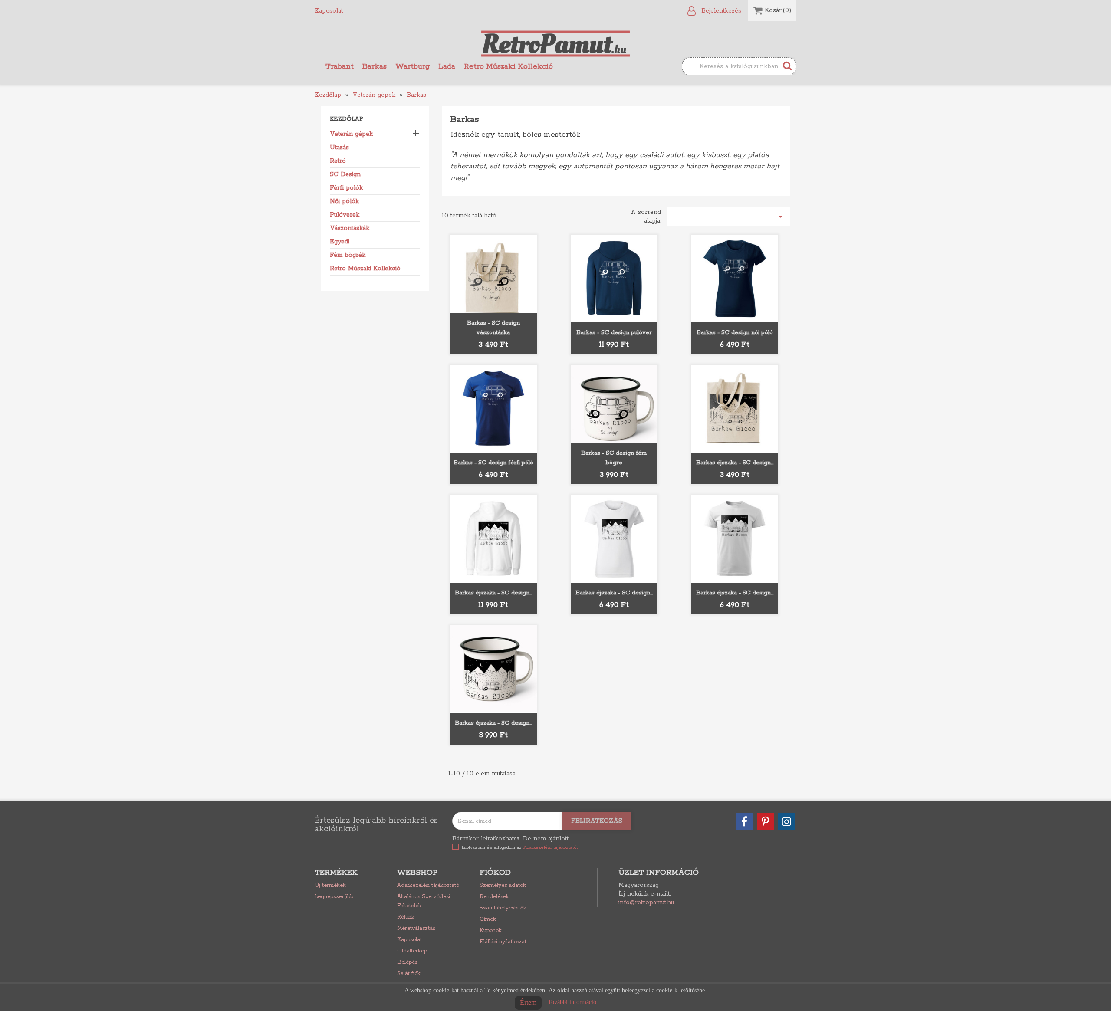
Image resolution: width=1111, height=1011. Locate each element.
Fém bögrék (347, 255)
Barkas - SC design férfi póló (493, 462)
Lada (446, 66)
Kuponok (491, 930)
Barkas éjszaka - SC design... (734, 462)
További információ (572, 1002)
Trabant (339, 66)
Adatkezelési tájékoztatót (550, 847)
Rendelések (494, 896)
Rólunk (405, 917)
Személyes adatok (503, 885)
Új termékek (330, 885)
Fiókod (495, 872)
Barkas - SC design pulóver (614, 332)
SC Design (345, 174)
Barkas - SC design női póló (735, 332)
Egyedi (339, 242)
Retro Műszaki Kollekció (508, 66)
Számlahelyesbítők (503, 908)
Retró (338, 161)
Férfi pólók (346, 188)
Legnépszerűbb (334, 896)
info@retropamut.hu (646, 902)
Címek (488, 919)
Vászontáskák (349, 228)
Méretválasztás (416, 928)
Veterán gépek (351, 134)
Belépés (407, 962)
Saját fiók (409, 973)
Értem (528, 1002)
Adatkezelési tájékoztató (428, 885)
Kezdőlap (346, 119)
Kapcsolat (329, 11)
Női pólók (344, 201)
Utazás (339, 147)
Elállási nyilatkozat (503, 941)
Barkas (374, 66)
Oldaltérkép (412, 951)
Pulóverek (344, 215)
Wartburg (412, 66)
